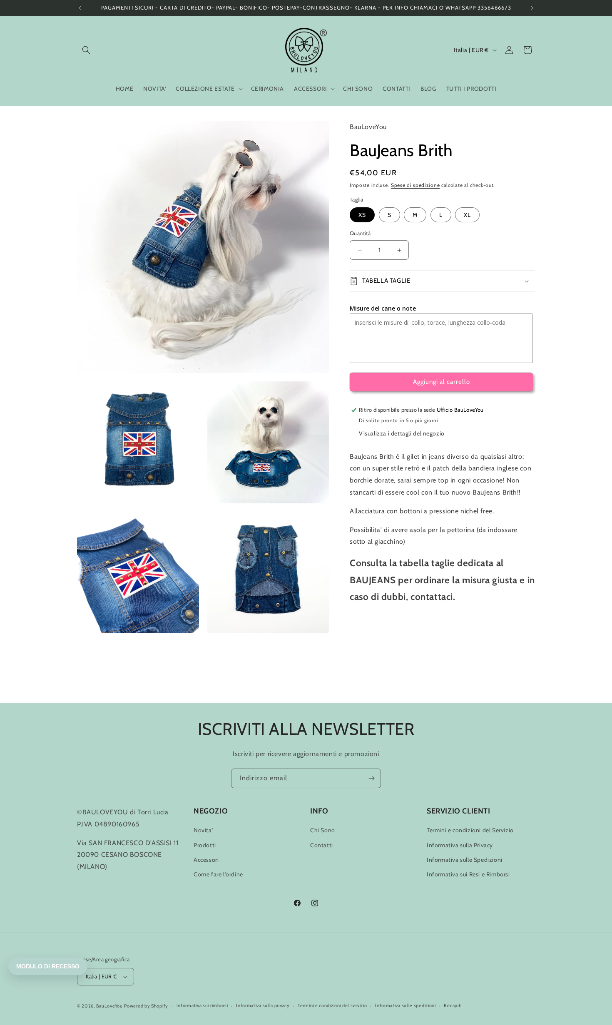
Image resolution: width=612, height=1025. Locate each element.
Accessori (206, 859)
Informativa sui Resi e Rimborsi (468, 874)
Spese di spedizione (415, 185)
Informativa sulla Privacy (460, 845)
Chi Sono (322, 830)
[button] (86, 50)
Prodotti (205, 845)
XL (467, 215)
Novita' (203, 830)
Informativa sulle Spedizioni (465, 859)
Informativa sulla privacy (263, 1005)
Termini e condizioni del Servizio (470, 830)
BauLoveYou (109, 1006)
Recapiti (453, 1005)
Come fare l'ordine (218, 874)
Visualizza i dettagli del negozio (402, 433)
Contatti (321, 845)
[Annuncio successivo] (532, 8)
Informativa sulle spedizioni (405, 1005)
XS (362, 215)
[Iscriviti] (371, 778)
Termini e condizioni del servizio (332, 1005)
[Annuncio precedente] (80, 8)
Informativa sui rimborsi (202, 1005)
